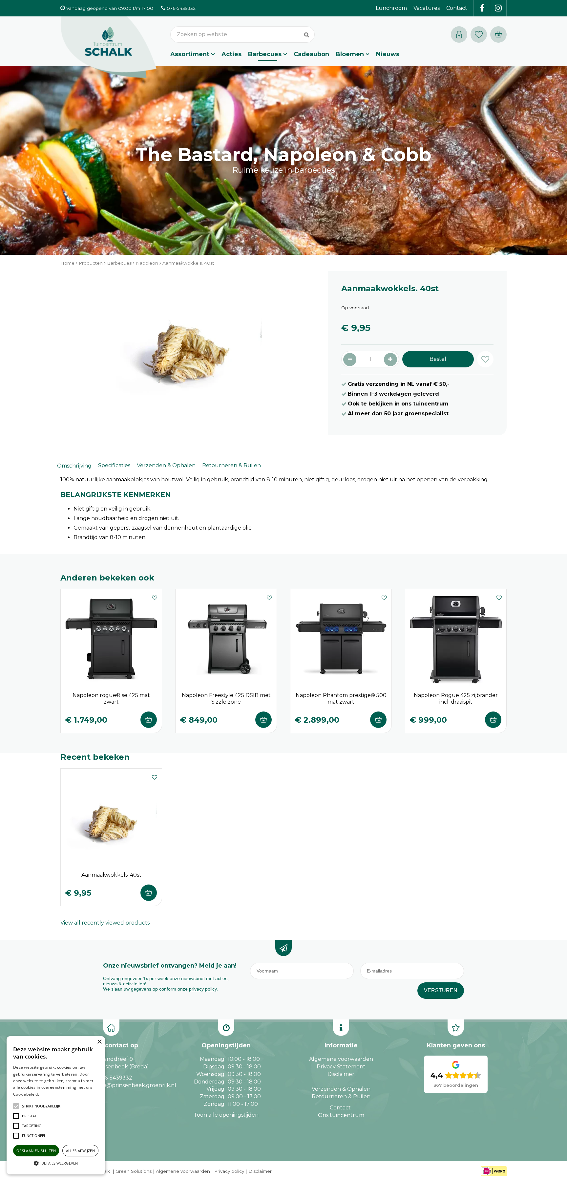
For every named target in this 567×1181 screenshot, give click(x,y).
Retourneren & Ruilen (231, 465)
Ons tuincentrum (341, 1115)
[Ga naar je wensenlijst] (480, 34)
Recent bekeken (95, 757)
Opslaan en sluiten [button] (36, 1150)
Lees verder (50, 1094)
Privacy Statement (341, 1066)
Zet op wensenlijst (154, 597)
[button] (41, 1106)
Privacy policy (229, 1171)
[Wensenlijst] (479, 34)
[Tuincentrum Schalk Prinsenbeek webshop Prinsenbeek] (108, 47)
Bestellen (148, 719)
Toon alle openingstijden (226, 1115)
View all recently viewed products (105, 923)
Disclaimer (340, 1074)
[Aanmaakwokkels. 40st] (188, 353)
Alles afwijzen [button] (80, 1150)
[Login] (459, 34)
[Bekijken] (498, 34)
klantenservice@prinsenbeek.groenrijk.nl (122, 1085)
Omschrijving (74, 466)
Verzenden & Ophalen (166, 465)
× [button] (99, 1041)
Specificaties (114, 465)
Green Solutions (134, 1171)
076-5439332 (115, 1078)
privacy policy (203, 989)
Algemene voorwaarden (341, 1059)
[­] (482, 8)
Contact (340, 1107)
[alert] (56, 1105)
